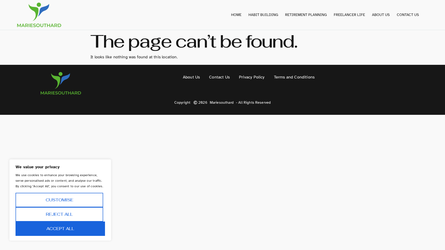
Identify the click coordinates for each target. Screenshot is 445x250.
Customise (59, 200)
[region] (60, 200)
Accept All (60, 228)
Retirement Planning (306, 14)
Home (236, 14)
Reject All (59, 214)
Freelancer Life (349, 14)
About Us (381, 14)
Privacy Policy (252, 77)
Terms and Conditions (294, 77)
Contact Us (408, 14)
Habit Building (263, 14)
